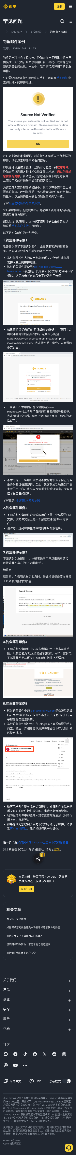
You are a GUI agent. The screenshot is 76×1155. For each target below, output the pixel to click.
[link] (16, 32)
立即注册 (26, 889)
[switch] (66, 1081)
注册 (59, 6)
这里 (57, 849)
